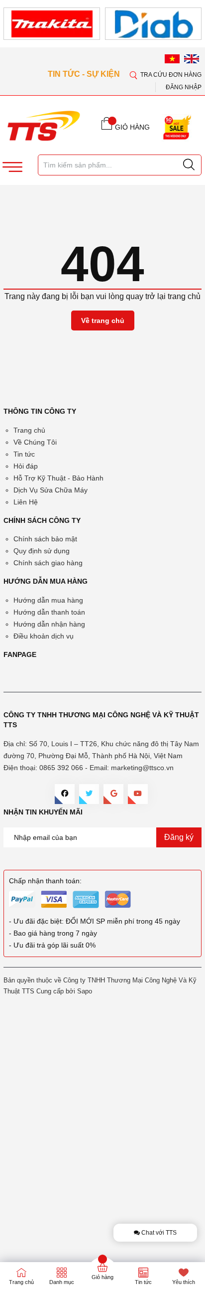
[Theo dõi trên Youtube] (138, 794)
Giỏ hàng (102, 1277)
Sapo (84, 991)
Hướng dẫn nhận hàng (49, 624)
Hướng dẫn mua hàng (48, 600)
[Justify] (189, 165)
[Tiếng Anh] (191, 59)
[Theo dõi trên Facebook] (65, 794)
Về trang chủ (102, 320)
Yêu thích (183, 1282)
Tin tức (24, 454)
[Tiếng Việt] (172, 59)
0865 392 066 (61, 768)
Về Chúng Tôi (35, 442)
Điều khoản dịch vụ (43, 636)
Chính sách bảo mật (45, 539)
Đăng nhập (184, 87)
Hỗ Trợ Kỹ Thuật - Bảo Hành (58, 478)
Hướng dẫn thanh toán (49, 612)
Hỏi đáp (25, 466)
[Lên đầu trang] (189, 294)
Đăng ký (179, 837)
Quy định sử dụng (41, 551)
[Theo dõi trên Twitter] (89, 794)
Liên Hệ (25, 502)
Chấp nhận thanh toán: (45, 881)
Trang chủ (29, 430)
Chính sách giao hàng (48, 563)
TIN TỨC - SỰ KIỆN (85, 74)
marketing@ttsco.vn (142, 768)
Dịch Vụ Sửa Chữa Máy (50, 490)
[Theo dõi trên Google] (113, 794)
